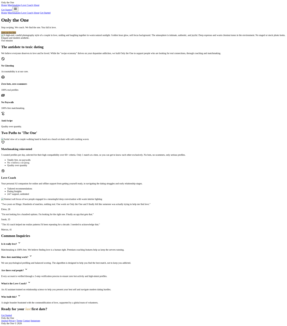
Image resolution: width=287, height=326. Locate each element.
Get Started (6, 10)
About (36, 5)
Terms (19, 320)
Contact (26, 320)
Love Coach (27, 5)
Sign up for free (8, 32)
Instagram (35, 320)
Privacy (12, 320)
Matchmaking (14, 5)
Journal (4, 320)
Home (4, 5)
